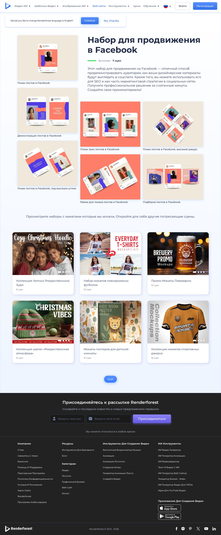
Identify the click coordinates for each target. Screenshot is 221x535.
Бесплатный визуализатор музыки (122, 450)
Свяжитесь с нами (28, 455)
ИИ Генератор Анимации (171, 455)
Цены (137, 6)
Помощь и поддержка (30, 467)
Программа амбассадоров (32, 502)
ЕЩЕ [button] (110, 379)
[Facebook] (176, 529)
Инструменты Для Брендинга (78, 450)
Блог (64, 455)
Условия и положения (30, 484)
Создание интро (112, 467)
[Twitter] (198, 529)
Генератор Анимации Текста (118, 473)
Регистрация (205, 6)
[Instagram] (183, 529)
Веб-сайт (67, 487)
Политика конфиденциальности (35, 479)
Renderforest (24, 496)
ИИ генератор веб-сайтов (172, 473)
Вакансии (23, 461)
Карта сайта (24, 490)
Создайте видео (112, 479)
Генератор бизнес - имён (171, 479)
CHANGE (89, 20)
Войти (183, 6)
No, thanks (111, 20)
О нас (21, 450)
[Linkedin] (214, 529)
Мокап (65, 493)
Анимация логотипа (114, 461)
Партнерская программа (31, 473)
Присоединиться (152, 419)
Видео (65, 470)
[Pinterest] (190, 529)
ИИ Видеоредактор (168, 461)
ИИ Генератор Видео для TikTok (175, 484)
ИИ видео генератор (169, 450)
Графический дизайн (73, 482)
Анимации (108, 455)
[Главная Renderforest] (8, 6)
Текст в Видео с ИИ (168, 467)
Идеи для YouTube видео (172, 490)
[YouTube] (206, 529)
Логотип (66, 476)
